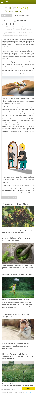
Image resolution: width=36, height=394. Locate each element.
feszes (4, 30)
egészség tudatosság (11, 29)
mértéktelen (19, 32)
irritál (25, 30)
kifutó (27, 30)
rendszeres (5, 33)
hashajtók (16, 30)
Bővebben (28, 392)
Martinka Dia (21, 26)
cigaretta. (22, 28)
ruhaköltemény (11, 33)
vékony (16, 35)
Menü (6, 2)
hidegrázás (20, 30)
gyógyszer (11, 30)
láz (15, 32)
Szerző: (16, 26)
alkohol (10, 28)
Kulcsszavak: (5, 28)
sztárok (9, 35)
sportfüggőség (25, 33)
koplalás (13, 32)
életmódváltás (26, 29)
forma (7, 30)
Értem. (28, 388)
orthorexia (30, 32)
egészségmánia (19, 29)
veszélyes (25, 35)
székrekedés (5, 35)
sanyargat (17, 33)
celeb (19, 28)
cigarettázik (27, 28)
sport (20, 33)
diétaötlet (5, 29)
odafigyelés (25, 32)
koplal (9, 32)
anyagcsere (14, 28)
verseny (20, 35)
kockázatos (5, 32)
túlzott (13, 35)
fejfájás (30, 29)
